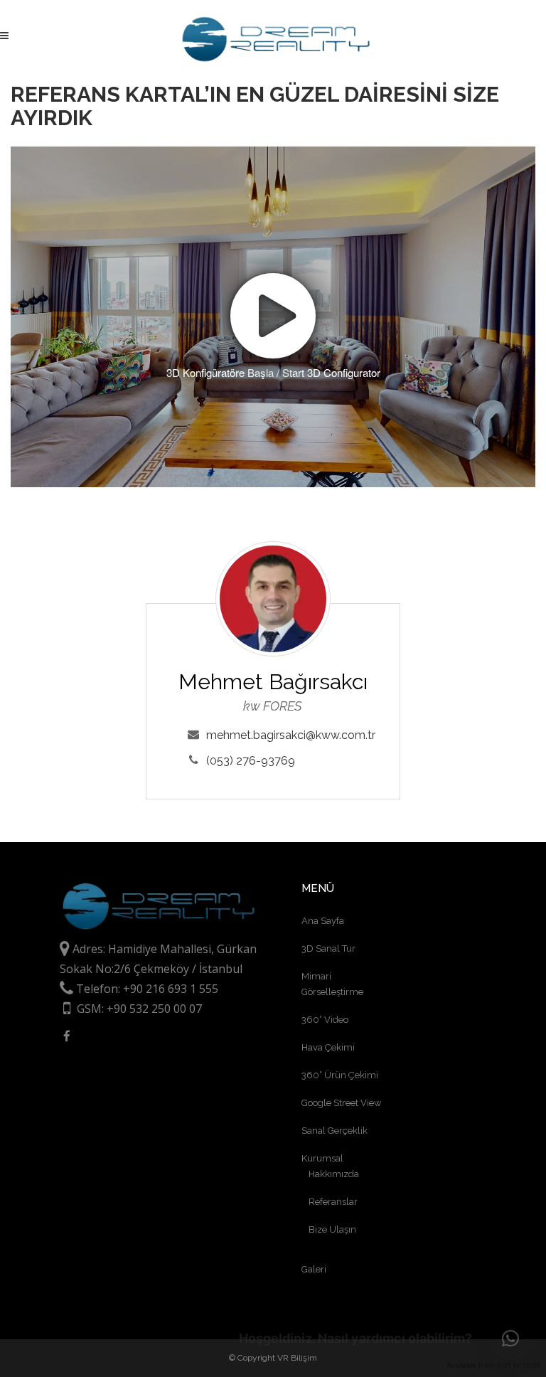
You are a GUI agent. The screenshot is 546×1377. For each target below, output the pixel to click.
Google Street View (341, 1102)
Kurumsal (322, 1158)
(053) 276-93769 (250, 760)
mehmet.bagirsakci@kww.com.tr (290, 735)
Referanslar (333, 1201)
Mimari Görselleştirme (332, 984)
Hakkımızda (334, 1174)
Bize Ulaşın (332, 1229)
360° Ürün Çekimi (339, 1075)
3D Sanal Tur (328, 948)
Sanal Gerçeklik (334, 1130)
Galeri (313, 1269)
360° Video (324, 1019)
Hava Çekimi (328, 1047)
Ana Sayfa (322, 920)
